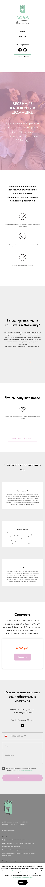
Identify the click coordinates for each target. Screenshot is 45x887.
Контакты (22, 36)
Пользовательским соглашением (22, 877)
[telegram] (20, 50)
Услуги (22, 31)
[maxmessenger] (25, 50)
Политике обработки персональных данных (26, 871)
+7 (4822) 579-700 (22, 45)
